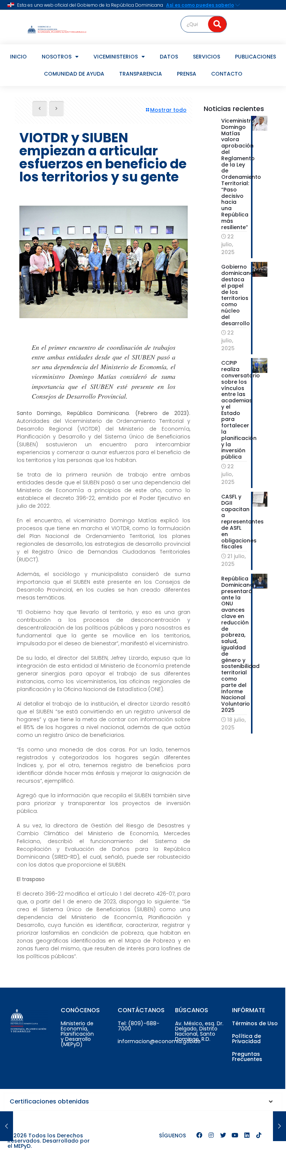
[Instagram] (211, 1135)
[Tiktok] (259, 1135)
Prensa (186, 73)
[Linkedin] (247, 1135)
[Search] (217, 24)
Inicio (18, 56)
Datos (169, 56)
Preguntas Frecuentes (247, 1056)
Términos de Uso (255, 1023)
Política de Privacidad (246, 1038)
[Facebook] (199, 1135)
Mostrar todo (168, 110)
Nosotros (57, 56)
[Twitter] (223, 1135)
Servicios (206, 56)
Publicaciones (255, 56)
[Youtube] (235, 1135)
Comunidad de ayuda (74, 73)
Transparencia (140, 73)
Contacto (226, 73)
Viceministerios (115, 56)
